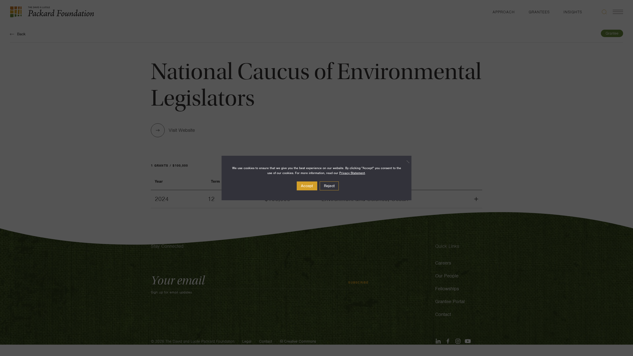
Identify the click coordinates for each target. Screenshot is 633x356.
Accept (307, 185)
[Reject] (405, 161)
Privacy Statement (352, 173)
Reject (329, 185)
